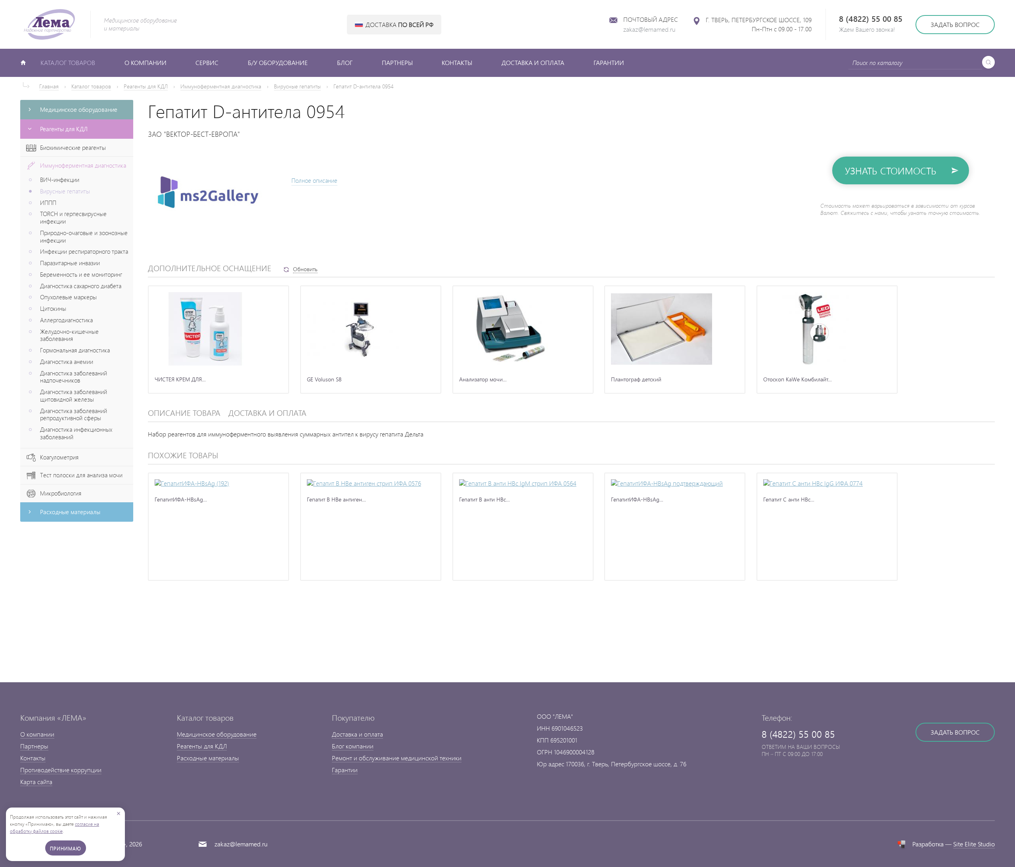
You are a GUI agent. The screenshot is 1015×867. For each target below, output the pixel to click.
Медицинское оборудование (217, 734)
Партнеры (397, 62)
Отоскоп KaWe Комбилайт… (797, 379)
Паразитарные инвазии (70, 263)
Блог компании (352, 746)
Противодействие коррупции (61, 770)
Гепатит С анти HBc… (788, 499)
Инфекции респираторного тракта (84, 251)
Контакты (457, 62)
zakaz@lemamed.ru (649, 29)
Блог (344, 62)
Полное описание (314, 180)
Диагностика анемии (66, 362)
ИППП (48, 203)
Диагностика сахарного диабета (80, 286)
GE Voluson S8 (324, 379)
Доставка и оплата (533, 62)
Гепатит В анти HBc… (484, 499)
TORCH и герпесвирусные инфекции (73, 217)
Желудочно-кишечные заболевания (69, 335)
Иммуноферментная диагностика (220, 86)
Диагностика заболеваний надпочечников (73, 377)
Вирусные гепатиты (297, 86)
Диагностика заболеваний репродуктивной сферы (73, 414)
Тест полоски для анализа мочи (81, 475)
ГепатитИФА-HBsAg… (181, 499)
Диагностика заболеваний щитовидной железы (73, 395)
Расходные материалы (208, 758)
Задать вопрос (955, 24)
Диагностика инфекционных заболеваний (76, 433)
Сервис (206, 62)
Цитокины (53, 308)
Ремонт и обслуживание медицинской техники (397, 758)
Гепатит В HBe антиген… (336, 499)
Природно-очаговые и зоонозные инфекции (84, 236)
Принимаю (65, 848)
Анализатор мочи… (483, 379)
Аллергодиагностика (66, 320)
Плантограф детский (636, 379)
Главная (49, 86)
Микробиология (60, 493)
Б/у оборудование (278, 62)
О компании (145, 62)
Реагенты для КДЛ (146, 86)
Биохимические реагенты (73, 147)
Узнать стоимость (890, 170)
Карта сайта (36, 781)
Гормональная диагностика (75, 350)
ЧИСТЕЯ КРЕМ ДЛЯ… (180, 379)
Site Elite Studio (974, 844)
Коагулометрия (59, 457)
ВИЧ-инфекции (59, 180)
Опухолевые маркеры (68, 297)
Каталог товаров (67, 62)
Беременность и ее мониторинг (81, 274)
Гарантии (609, 62)
